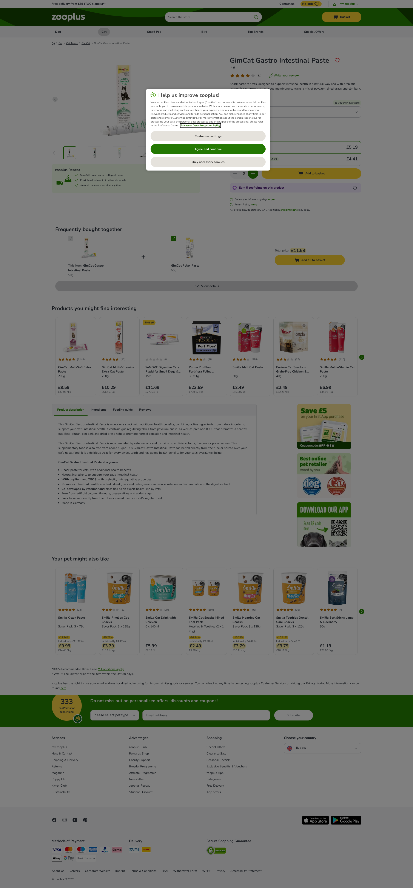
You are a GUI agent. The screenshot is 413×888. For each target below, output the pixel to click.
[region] (208, 130)
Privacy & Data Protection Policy (200, 125)
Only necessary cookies (208, 162)
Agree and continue (208, 149)
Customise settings (208, 136)
